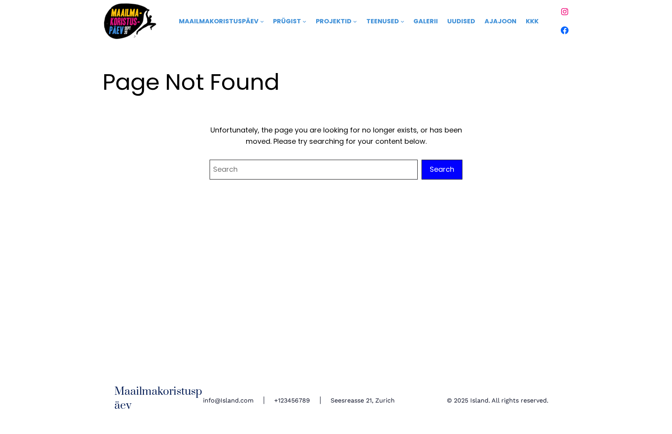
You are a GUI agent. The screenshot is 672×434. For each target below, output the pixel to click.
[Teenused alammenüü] (402, 21)
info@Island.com (228, 400)
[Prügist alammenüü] (304, 21)
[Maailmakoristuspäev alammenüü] (262, 21)
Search (442, 169)
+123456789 (292, 400)
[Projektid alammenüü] (355, 21)
